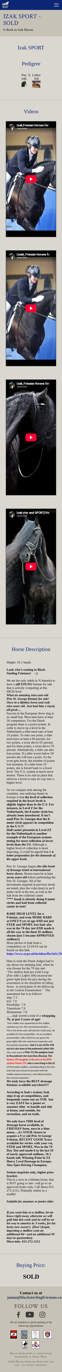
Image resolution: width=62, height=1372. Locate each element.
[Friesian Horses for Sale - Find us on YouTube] (30, 1313)
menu (56, 5)
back (55, 1358)
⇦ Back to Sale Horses (18, 29)
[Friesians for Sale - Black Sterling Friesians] (5, 2)
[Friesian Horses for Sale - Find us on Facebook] (18, 1313)
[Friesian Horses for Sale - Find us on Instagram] (42, 1313)
